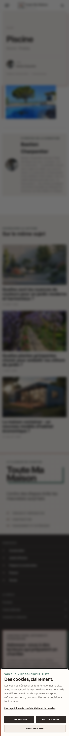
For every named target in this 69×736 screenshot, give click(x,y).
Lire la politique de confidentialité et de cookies (29, 708)
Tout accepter (50, 719)
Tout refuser (19, 719)
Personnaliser (35, 728)
